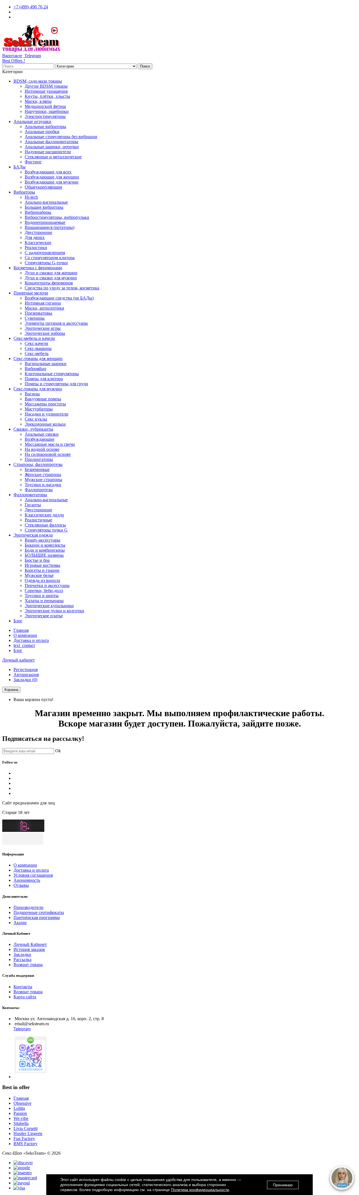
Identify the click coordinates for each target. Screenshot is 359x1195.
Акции (20, 922)
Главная (21, 630)
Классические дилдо (44, 514)
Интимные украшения (46, 91)
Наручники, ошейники (47, 111)
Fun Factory (24, 1138)
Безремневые (37, 469)
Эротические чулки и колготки (54, 610)
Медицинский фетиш (45, 106)
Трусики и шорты (42, 595)
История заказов (29, 949)
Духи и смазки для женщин (51, 272)
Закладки (22, 954)
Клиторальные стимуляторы (52, 373)
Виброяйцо (35, 368)
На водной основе (42, 449)
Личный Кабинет (30, 944)
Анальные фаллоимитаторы (51, 141)
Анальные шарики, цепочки (52, 146)
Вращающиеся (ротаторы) (49, 227)
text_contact (24, 645)
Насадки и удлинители (46, 414)
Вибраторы (24, 192)
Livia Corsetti (25, 1128)
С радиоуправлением (45, 252)
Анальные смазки (42, 434)
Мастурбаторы (39, 409)
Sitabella (21, 1123)
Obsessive (22, 1103)
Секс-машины (38, 348)
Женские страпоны (43, 474)
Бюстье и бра (37, 560)
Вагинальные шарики (45, 363)
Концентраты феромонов (49, 282)
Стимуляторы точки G (46, 530)
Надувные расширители (48, 151)
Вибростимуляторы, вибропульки (57, 217)
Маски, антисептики (44, 308)
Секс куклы (36, 419)
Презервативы (38, 313)
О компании (25, 635)
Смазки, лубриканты (33, 429)
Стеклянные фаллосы (45, 525)
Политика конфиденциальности (200, 1189)
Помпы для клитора (44, 378)
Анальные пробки (42, 131)
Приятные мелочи (30, 293)
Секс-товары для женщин (38, 358)
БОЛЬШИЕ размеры (44, 555)
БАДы (19, 166)
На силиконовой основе (48, 454)
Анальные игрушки (32, 121)
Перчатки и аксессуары (47, 585)
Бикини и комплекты (45, 545)
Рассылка (22, 959)
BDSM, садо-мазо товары (37, 81)
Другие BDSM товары (46, 86)
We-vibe (20, 1118)
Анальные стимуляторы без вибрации (61, 136)
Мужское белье (39, 575)
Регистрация (25, 669)
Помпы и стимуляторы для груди (56, 383)
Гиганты (33, 504)
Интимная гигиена (43, 303)
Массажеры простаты (45, 404)
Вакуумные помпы (43, 398)
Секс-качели (36, 343)
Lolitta (19, 1108)
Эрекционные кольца (45, 424)
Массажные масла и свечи (50, 444)
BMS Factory (25, 1143)
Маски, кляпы (38, 101)
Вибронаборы (38, 212)
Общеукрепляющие (43, 187)
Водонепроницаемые (45, 222)
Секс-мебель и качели (34, 338)
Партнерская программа (36, 917)
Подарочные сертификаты (38, 912)
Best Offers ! (13, 60)
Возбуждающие (39, 439)
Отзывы (21, 885)
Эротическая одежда (33, 535)
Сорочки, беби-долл (44, 590)
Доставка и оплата (31, 640)
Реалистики (36, 247)
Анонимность (26, 880)
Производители (28, 907)
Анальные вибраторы (45, 126)
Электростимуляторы (45, 116)
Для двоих (35, 237)
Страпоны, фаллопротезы (38, 464)
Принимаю (283, 1185)
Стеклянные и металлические (53, 156)
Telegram (32, 55)
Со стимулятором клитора (50, 257)
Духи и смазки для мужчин (51, 277)
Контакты (22, 986)
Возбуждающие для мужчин (52, 182)
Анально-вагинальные (46, 202)
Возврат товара (28, 964)
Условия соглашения (33, 875)
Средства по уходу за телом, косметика (62, 288)
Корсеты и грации (42, 570)
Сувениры (35, 318)
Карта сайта (24, 996)
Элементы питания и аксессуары (56, 323)
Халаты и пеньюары (44, 600)
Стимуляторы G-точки (46, 262)
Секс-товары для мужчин (37, 388)
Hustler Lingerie (27, 1133)
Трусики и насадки (43, 484)
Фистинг (33, 161)
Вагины (32, 393)
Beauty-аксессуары (42, 540)
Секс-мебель (37, 353)
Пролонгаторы (39, 459)
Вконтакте (12, 55)
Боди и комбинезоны (45, 550)
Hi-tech (31, 197)
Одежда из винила (42, 580)
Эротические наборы (45, 333)
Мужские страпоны (43, 479)
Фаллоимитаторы (30, 494)
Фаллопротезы (39, 489)
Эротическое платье (44, 615)
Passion (20, 1113)
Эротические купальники (49, 605)
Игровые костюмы (42, 565)
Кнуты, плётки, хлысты (47, 96)
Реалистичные (38, 520)
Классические (38, 242)
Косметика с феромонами (37, 267)
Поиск (145, 66)
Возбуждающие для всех (48, 172)
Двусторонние (38, 232)
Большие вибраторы (44, 207)
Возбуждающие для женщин (52, 177)
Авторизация (26, 674)
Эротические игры (43, 328)
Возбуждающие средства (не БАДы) (59, 298)
